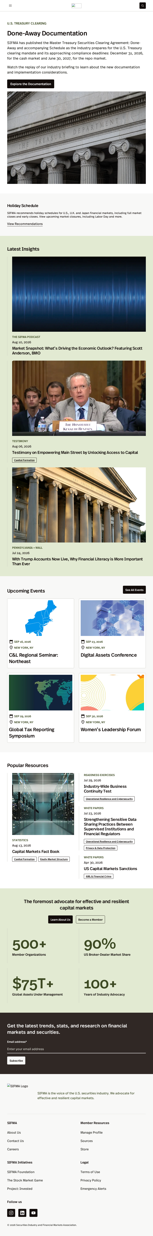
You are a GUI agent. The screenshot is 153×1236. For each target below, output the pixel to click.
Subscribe (16, 1060)
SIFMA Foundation (20, 1171)
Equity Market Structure (54, 859)
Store (84, 1149)
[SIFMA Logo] (19, 1095)
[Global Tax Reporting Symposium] (40, 708)
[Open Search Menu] (142, 5)
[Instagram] (11, 1213)
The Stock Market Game (25, 1180)
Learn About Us (60, 919)
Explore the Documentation (30, 83)
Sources (86, 1140)
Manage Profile (91, 1132)
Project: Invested (19, 1188)
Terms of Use (90, 1171)
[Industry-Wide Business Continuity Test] (112, 787)
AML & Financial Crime (98, 876)
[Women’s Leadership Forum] (112, 708)
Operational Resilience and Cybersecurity (109, 798)
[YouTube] (33, 1213)
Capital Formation (24, 460)
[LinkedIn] (22, 1213)
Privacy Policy (90, 1180)
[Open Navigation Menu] (10, 5)
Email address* (17, 1041)
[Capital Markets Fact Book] (40, 817)
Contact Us (15, 1140)
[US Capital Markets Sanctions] (112, 867)
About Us (14, 1132)
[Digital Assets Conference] (112, 633)
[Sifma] (76, 5)
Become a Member (90, 919)
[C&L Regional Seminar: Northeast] (40, 633)
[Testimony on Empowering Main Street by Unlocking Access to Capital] (76, 411)
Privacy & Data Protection (100, 848)
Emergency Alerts (93, 1188)
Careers (13, 1149)
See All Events (134, 590)
